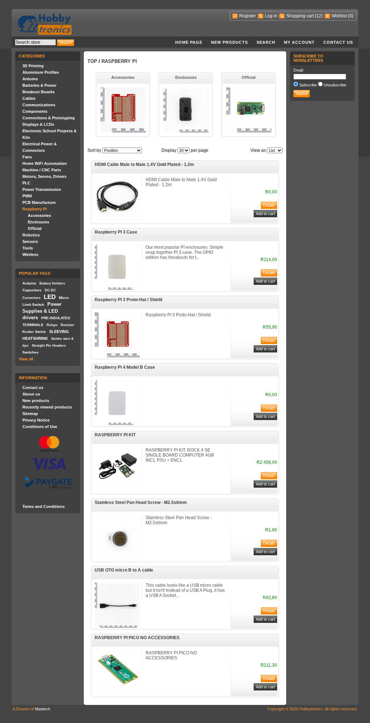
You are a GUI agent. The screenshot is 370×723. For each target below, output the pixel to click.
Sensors (30, 241)
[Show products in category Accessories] (123, 131)
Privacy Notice (36, 420)
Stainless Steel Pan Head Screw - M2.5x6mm (141, 502)
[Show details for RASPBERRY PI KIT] (117, 483)
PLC (26, 183)
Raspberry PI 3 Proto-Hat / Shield (128, 299)
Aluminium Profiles (40, 72)
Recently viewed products (47, 407)
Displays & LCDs (38, 124)
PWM (27, 196)
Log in (271, 15)
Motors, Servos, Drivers (44, 176)
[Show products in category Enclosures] (185, 131)
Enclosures (38, 222)
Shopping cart (300, 15)
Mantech (42, 709)
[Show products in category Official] (248, 131)
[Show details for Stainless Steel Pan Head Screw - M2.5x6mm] (117, 558)
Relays (52, 325)
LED (50, 297)
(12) (319, 15)
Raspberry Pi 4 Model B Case (125, 367)
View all (26, 359)
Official (35, 228)
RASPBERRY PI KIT (115, 434)
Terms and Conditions (43, 506)
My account (299, 42)
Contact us (338, 42)
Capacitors (32, 290)
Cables (28, 98)
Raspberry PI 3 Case (116, 232)
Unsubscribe (335, 85)
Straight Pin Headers (49, 345)
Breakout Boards (38, 92)
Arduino (30, 79)
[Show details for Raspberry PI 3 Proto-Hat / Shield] (117, 356)
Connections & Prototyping (48, 118)
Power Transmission (41, 189)
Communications (38, 105)
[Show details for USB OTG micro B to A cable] (117, 626)
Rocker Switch (34, 332)
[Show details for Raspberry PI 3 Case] (117, 288)
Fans (27, 157)
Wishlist (339, 15)
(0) (350, 15)
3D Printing (33, 66)
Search (266, 42)
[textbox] (35, 42)
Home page (188, 42)
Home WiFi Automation (44, 163)
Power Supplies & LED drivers (41, 310)
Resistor (67, 325)
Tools (27, 248)
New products (229, 42)
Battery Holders (52, 283)
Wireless (30, 254)
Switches (30, 352)
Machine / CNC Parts (41, 170)
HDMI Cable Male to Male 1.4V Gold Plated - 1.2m (144, 164)
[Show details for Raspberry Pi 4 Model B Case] (117, 423)
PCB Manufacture (39, 202)
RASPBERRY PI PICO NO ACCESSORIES (137, 637)
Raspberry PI (34, 209)
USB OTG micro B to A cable (124, 570)
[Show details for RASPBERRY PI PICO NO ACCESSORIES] (117, 686)
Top (92, 61)
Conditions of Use (39, 426)
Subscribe (308, 85)
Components (34, 111)
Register (247, 15)
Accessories (39, 215)
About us (31, 394)
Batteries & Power (39, 85)
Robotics (31, 235)
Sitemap (30, 413)
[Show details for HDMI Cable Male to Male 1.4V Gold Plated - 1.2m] (117, 220)
